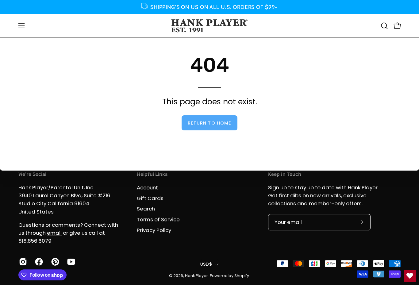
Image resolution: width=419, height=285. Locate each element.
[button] (384, 25)
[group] (209, 7)
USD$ (206, 264)
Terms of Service (158, 219)
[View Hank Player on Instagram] (22, 261)
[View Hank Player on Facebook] (38, 261)
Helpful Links (152, 174)
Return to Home (209, 123)
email (54, 233)
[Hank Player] (209, 26)
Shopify (241, 275)
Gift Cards (150, 198)
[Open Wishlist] (410, 276)
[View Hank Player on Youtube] (71, 261)
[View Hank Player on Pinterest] (55, 261)
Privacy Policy (154, 229)
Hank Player (196, 275)
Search (146, 208)
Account (147, 187)
